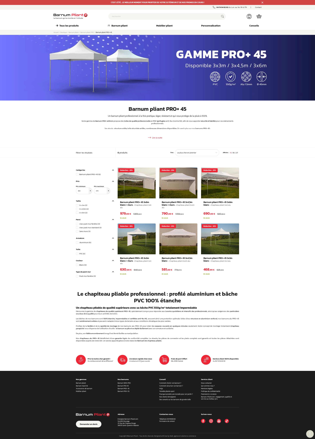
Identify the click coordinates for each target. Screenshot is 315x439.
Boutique (63, 32)
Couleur (79, 260)
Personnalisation (210, 25)
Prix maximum (101, 189)
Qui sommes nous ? (208, 386)
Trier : (172, 153)
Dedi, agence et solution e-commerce (183, 436)
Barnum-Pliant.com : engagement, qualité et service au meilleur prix (216, 398)
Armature (80, 238)
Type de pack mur (83, 271)
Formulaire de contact (167, 421)
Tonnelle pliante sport (166, 391)
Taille (78, 200)
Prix (77, 181)
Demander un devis (88, 424)
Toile (78, 249)
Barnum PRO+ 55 (123, 391)
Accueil (56, 32)
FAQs (161, 388)
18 (233, 152)
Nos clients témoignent (167, 397)
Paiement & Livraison (208, 394)
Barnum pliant (119, 25)
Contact (258, 7)
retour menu (310, 434)
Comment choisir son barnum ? (170, 383)
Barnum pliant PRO (87, 32)
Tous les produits (69, 25)
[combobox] (197, 152)
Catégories (80, 170)
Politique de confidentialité (210, 391)
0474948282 (171, 419)
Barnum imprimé (82, 386)
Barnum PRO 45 (123, 386)
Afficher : (226, 153)
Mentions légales (207, 388)
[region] (95, 174)
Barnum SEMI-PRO (124, 383)
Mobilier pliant (164, 25)
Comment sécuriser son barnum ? (171, 386)
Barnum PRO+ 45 (123, 388)
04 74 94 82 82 (222, 7)
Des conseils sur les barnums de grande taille (175, 399)
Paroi (78, 219)
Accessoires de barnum (84, 388)
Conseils (254, 25)
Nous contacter (206, 383)
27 (237, 152)
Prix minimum (83, 189)
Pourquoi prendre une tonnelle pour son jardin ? (176, 394)
